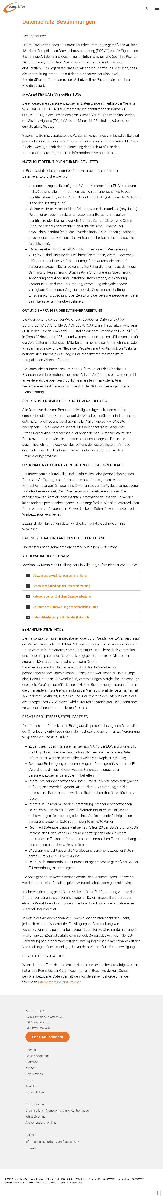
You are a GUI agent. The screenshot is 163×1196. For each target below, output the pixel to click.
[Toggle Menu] (157, 8)
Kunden (30, 1068)
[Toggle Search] (146, 8)
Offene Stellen (34, 1092)
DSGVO (30, 1135)
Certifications (34, 1074)
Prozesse (31, 1062)
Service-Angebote (37, 1056)
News (29, 1080)
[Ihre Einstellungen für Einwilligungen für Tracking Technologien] (157, 1193)
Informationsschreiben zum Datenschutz (52, 1141)
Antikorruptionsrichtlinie (40, 1122)
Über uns (31, 1050)
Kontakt (30, 1086)
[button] (81, 575)
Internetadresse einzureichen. (60, 982)
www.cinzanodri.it (74, 1183)
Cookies (30, 1148)
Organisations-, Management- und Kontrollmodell (57, 1110)
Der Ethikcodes (35, 1104)
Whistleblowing (35, 1116)
